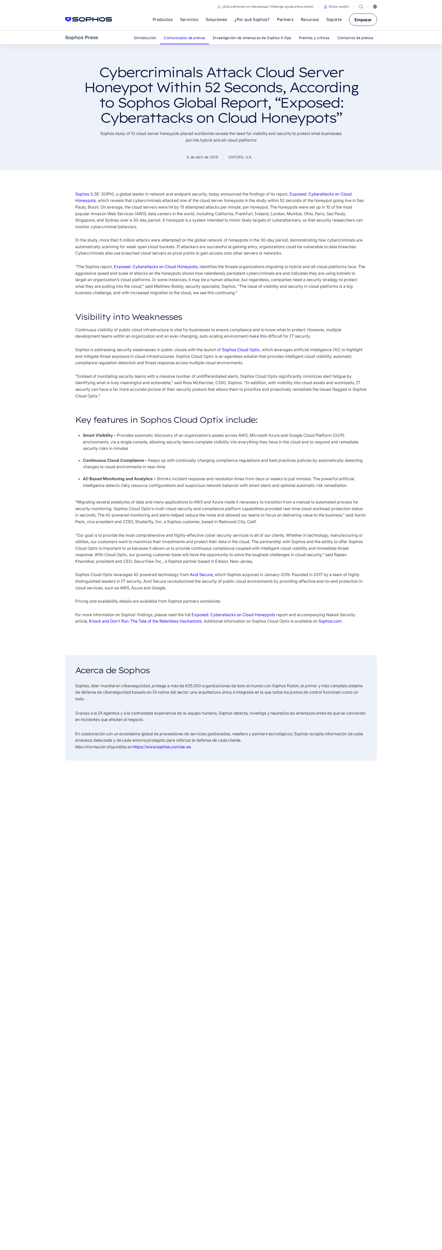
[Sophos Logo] (88, 19)
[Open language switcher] (375, 7)
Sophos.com (330, 621)
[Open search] (361, 7)
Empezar (363, 19)
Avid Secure (201, 574)
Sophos (82, 194)
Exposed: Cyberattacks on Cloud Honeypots (155, 266)
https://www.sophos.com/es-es (162, 746)
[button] (336, 6)
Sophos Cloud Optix (241, 349)
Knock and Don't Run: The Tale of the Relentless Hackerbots (145, 621)
